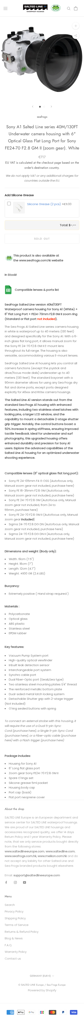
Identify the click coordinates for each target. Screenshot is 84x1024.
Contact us (13, 958)
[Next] (51, 106)
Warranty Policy (16, 952)
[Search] (69, 8)
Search (10, 905)
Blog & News (14, 938)
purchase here (62, 486)
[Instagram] (15, 882)
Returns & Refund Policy (21, 932)
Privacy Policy (14, 911)
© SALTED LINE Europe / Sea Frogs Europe (42, 985)
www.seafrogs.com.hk (35, 260)
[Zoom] (75, 25)
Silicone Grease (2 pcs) (44, 204)
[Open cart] (75, 8)
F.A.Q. (8, 945)
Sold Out (42, 239)
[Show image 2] (44, 107)
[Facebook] (6, 882)
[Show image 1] (40, 107)
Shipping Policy (15, 918)
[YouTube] (24, 882)
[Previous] (32, 106)
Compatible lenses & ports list (37, 290)
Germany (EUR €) (40, 976)
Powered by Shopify (42, 990)
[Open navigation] (5, 8)
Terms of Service (17, 925)
